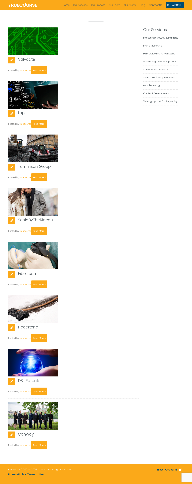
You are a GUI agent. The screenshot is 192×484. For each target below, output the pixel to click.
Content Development (156, 93)
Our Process (98, 5)
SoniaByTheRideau (35, 220)
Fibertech (27, 273)
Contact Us (155, 5)
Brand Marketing (152, 45)
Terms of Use (35, 474)
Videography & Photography (160, 101)
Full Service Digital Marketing (159, 53)
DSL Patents (29, 380)
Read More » (39, 70)
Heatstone (28, 327)
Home (66, 5)
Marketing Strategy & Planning (160, 37)
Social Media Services (155, 69)
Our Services (80, 5)
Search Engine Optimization (159, 77)
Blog (142, 5)
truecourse (25, 70)
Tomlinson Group (34, 166)
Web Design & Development (159, 61)
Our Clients (130, 5)
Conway (26, 434)
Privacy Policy (17, 474)
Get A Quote (174, 5)
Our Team (114, 5)
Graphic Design (152, 85)
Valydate (26, 59)
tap (21, 113)
